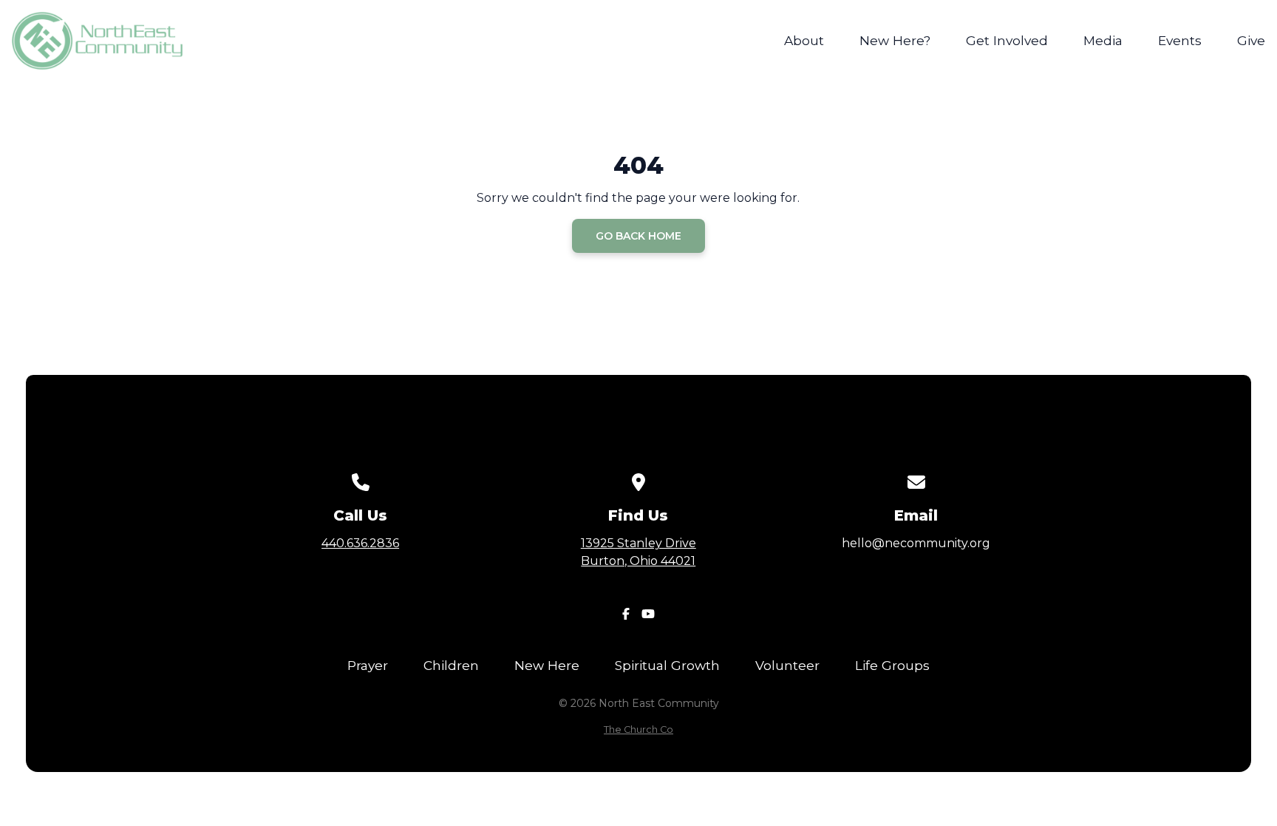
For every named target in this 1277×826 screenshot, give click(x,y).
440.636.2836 (360, 543)
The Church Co (638, 729)
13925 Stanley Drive (638, 552)
